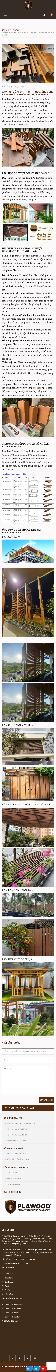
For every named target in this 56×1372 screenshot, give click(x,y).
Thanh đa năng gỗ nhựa (17, 1141)
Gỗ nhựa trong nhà (13, 1148)
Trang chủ (9, 1274)
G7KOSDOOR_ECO (14, 1179)
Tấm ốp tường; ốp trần (16, 1154)
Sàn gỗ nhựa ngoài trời (17, 1129)
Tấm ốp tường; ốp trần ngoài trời (21, 1123)
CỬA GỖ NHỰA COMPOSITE (15, 1167)
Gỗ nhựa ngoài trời (13, 1118)
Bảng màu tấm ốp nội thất (18, 1159)
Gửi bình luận (46, 1100)
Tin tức (7, 1290)
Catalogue (9, 1282)
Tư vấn (7, 1286)
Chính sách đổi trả (12, 1313)
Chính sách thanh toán (13, 1305)
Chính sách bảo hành (13, 1317)
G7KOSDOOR (12, 1173)
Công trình (9, 1294)
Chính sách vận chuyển (13, 1309)
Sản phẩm (9, 1278)
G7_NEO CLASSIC (13, 1184)
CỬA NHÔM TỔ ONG (12, 1192)
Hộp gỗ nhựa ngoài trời (17, 1135)
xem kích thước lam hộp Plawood (16, 474)
